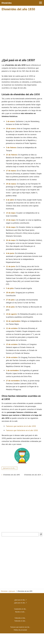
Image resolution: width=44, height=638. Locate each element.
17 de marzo (11, 170)
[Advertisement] (22, 34)
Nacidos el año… (20, 612)
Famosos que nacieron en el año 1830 (21, 426)
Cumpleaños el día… (20, 609)
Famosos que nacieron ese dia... (20, 627)
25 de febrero (11, 154)
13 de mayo (10, 213)
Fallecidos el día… (20, 618)
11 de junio (10, 266)
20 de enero (11, 128)
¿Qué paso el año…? (20, 603)
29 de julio (10, 307)
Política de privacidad (20, 630)
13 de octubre (11, 344)
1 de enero (10, 121)
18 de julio (10, 292)
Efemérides (7, 3)
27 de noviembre (13, 380)
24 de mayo (10, 227)
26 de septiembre (13, 321)
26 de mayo (10, 240)
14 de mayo (10, 220)
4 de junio (10, 253)
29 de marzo (11, 184)
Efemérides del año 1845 (11, 475)
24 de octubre (11, 357)
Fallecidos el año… (20, 621)
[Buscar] (41, 534)
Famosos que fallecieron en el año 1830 (22, 430)
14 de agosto (11, 314)
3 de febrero (11, 147)
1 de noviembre (12, 370)
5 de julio (10, 288)
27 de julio (10, 299)
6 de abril (10, 200)
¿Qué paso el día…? (20, 600)
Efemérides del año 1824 (32, 475)
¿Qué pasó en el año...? (9, 468)
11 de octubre (11, 328)
